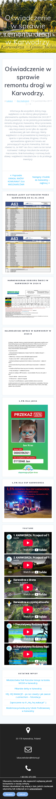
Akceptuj (9, 794)
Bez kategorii (23, 101)
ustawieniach (35, 789)
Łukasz (9, 101)
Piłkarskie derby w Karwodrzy (28, 688)
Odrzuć (22, 794)
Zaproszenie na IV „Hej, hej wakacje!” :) (28, 702)
